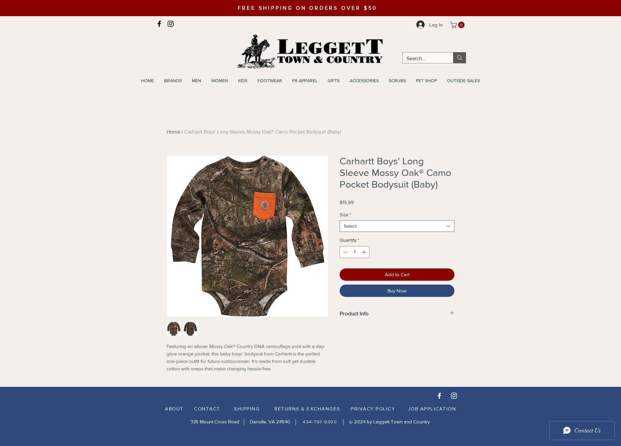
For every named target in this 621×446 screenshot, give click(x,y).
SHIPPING (247, 408)
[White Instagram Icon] (454, 396)
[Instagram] (171, 24)
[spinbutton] (354, 252)
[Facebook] (159, 24)
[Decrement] (345, 252)
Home (173, 132)
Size (345, 214)
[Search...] (459, 57)
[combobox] (397, 226)
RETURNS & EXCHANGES (307, 408)
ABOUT (174, 408)
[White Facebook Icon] (439, 396)
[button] (458, 25)
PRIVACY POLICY (373, 408)
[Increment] (364, 252)
